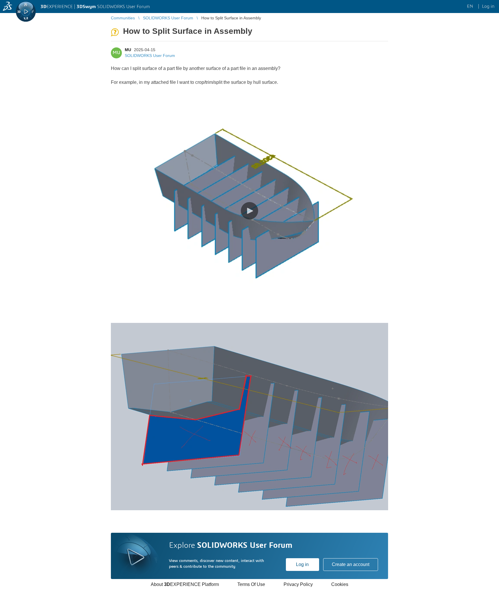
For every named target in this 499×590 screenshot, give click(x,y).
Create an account (350, 564)
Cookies (339, 584)
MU (128, 49)
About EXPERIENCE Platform (185, 584)
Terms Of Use (251, 584)
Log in (302, 564)
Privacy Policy (298, 584)
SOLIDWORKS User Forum (150, 55)
